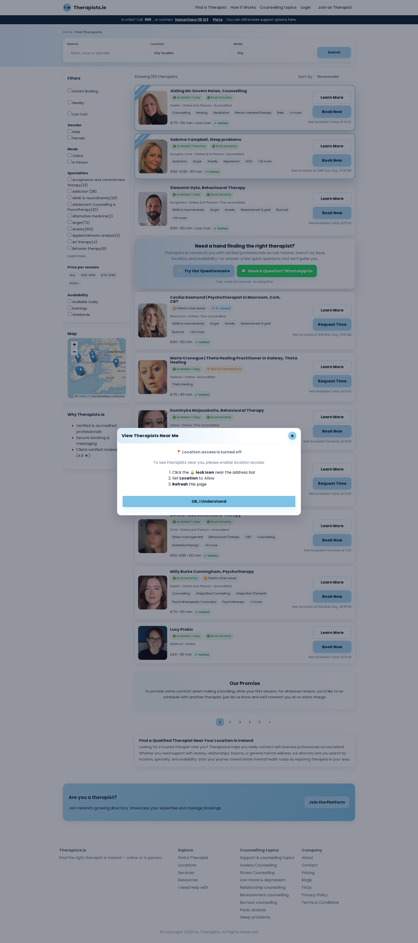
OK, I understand (209, 501)
